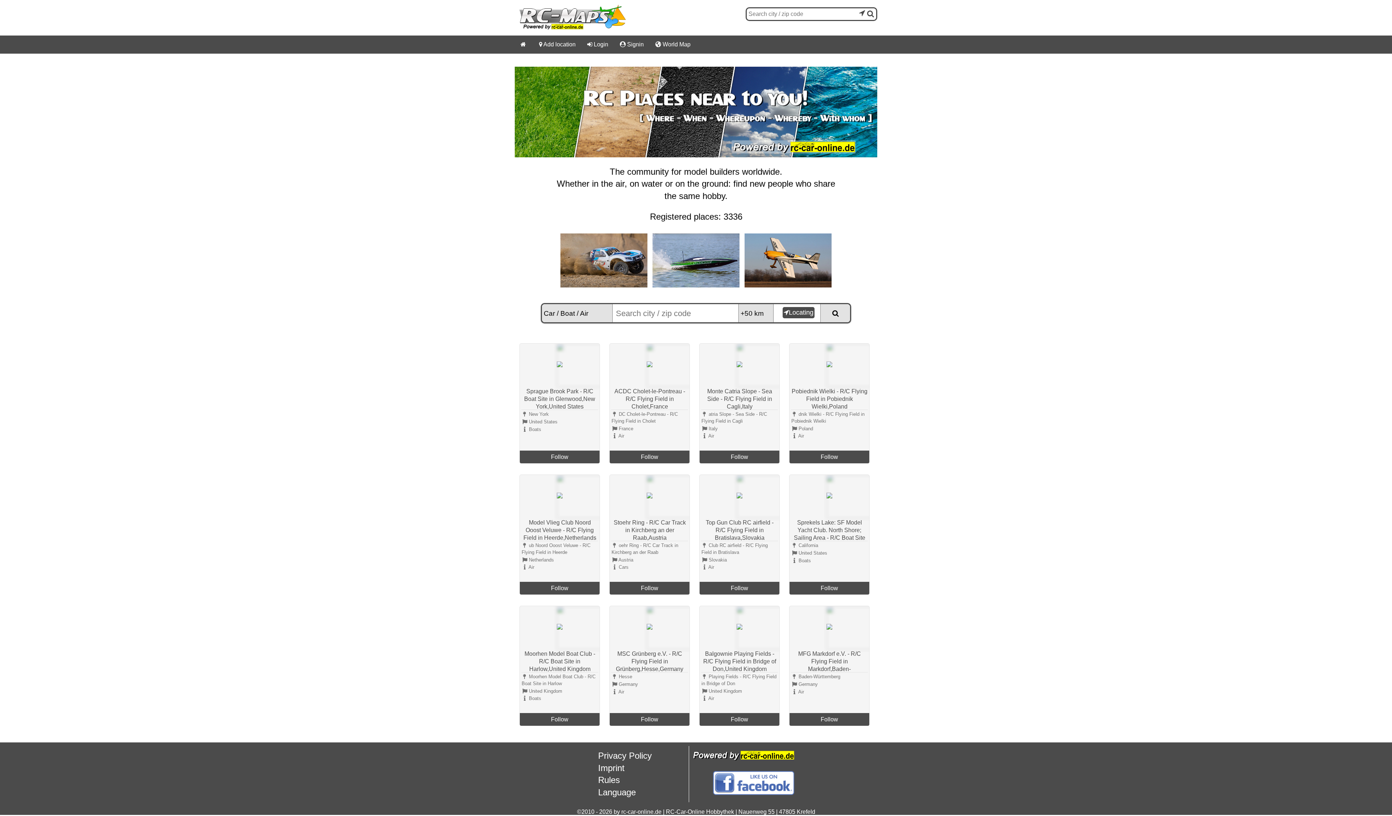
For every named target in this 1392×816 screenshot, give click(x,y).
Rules (609, 780)
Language (617, 792)
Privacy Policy (625, 756)
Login (597, 44)
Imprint (611, 768)
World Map (673, 44)
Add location (557, 44)
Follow (559, 457)
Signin (632, 44)
